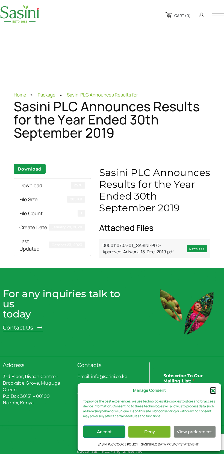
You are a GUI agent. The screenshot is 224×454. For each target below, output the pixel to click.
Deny (149, 431)
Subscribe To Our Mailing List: (183, 378)
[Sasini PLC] (19, 14)
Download (29, 169)
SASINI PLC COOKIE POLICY (118, 444)
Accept (104, 431)
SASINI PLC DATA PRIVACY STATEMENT (170, 444)
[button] (213, 390)
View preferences (195, 431)
